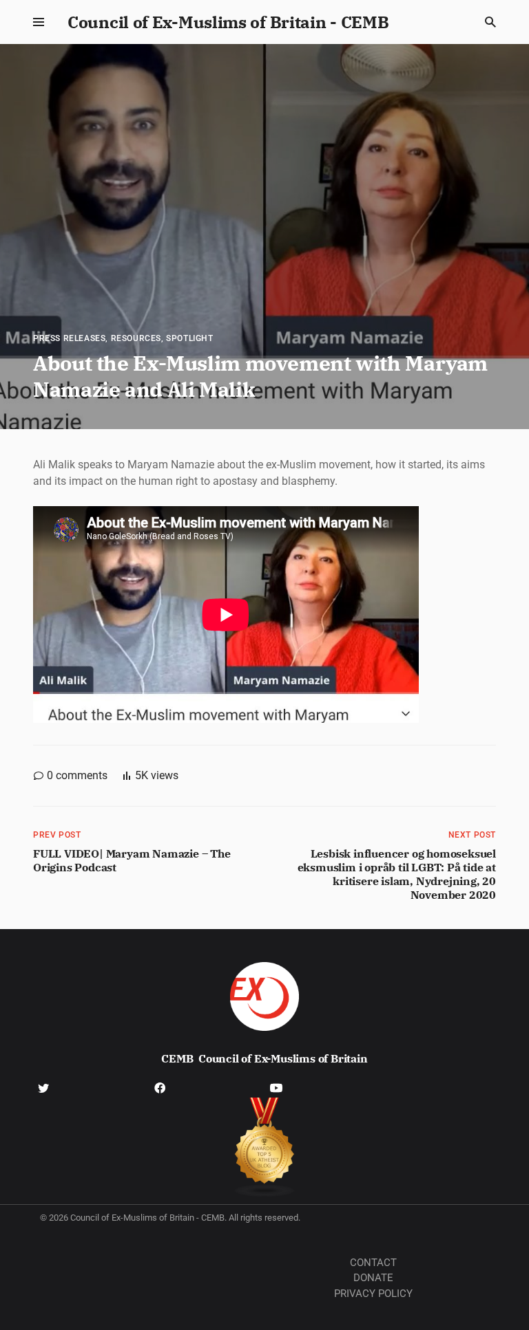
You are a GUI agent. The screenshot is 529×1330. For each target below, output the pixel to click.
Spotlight (189, 338)
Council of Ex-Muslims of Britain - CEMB (228, 22)
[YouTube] (276, 1086)
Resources (136, 338)
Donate (373, 1278)
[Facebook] (159, 1086)
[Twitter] (43, 1086)
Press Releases (69, 338)
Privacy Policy (373, 1293)
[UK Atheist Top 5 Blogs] (265, 1147)
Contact (373, 1262)
